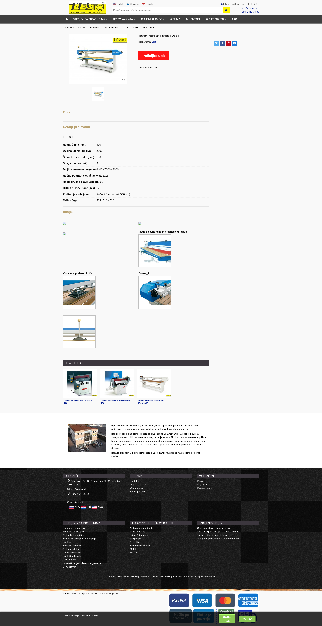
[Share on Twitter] (216, 43)
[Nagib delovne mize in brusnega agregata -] (154, 250)
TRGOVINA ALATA (123, 19)
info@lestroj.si (249, 8)
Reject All (227, 618)
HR (89, 507)
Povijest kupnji (204, 488)
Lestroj (155, 42)
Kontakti (134, 481)
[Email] (234, 43)
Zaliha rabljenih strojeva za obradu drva (218, 531)
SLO (77, 507)
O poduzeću (216, 19)
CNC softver (69, 566)
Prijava (200, 481)
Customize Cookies (89, 616)
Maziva (134, 552)
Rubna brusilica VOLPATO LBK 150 (115, 402)
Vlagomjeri (135, 538)
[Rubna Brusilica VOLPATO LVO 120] (80, 383)
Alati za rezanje (138, 531)
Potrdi (247, 618)
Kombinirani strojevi (73, 531)
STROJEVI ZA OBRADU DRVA (89, 19)
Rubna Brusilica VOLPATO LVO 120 (78, 402)
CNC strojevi (69, 559)
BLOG (234, 19)
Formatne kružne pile (74, 528)
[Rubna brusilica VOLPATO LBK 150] (117, 383)
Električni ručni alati (140, 545)
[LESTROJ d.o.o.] (87, 7)
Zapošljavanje (137, 491)
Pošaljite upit (154, 56)
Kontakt (194, 19)
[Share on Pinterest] (228, 43)
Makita (133, 549)
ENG (100, 507)
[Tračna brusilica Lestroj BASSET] (123, 80)
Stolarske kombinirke (74, 535)
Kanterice (68, 542)
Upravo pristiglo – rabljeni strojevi (214, 528)
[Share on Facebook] (222, 43)
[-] (64, 223)
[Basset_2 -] (154, 292)
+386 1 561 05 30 (249, 11)
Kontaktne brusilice (73, 556)
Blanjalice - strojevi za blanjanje (79, 538)
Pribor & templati (139, 535)
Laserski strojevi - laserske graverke (82, 563)
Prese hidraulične (72, 552)
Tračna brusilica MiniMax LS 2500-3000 (151, 402)
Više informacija (71, 616)
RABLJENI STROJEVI (151, 19)
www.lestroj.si (208, 576)
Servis (176, 19)
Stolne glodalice (71, 549)
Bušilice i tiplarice (72, 545)
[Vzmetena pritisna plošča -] (79, 292)
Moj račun (202, 484)
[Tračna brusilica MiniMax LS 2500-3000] (154, 383)
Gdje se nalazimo (139, 484)
